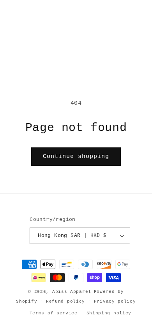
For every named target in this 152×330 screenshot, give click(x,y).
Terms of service (54, 313)
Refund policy (65, 301)
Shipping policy (109, 313)
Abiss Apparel (71, 291)
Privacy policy (115, 301)
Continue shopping (76, 156)
